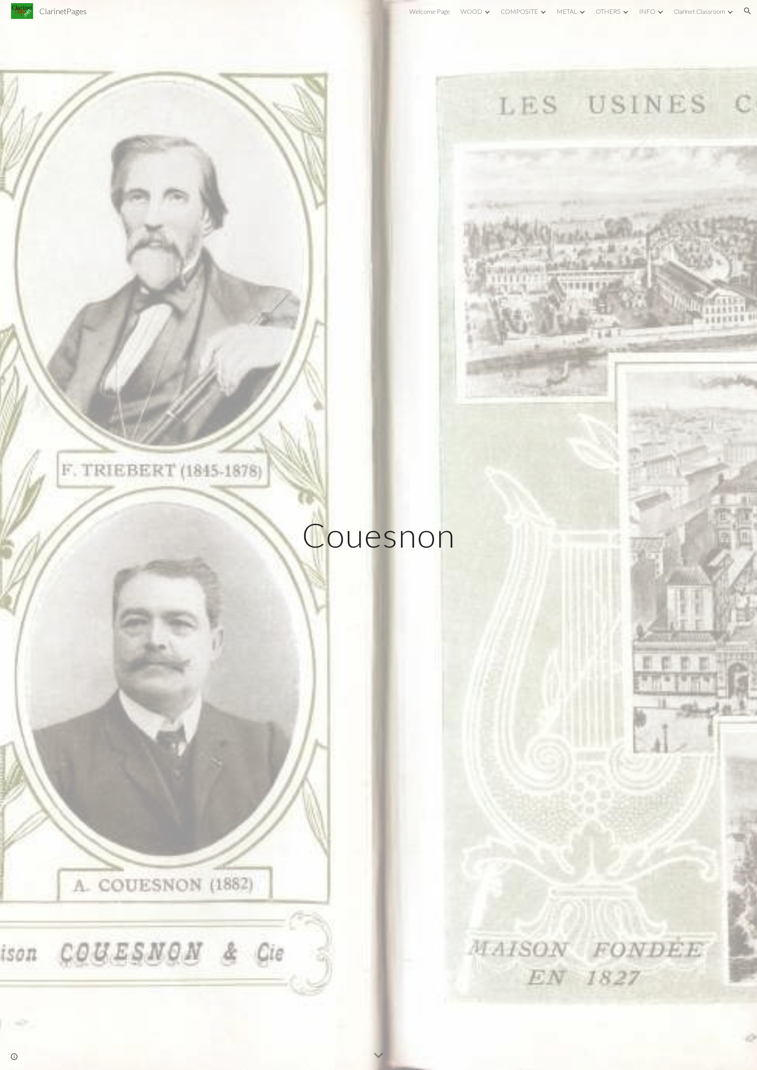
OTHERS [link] (608, 11)
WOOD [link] (471, 11)
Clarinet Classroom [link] (699, 11)
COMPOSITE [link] (519, 11)
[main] (378, 535)
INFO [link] (647, 11)
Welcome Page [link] (429, 11)
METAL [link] (567, 11)
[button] (747, 11)
